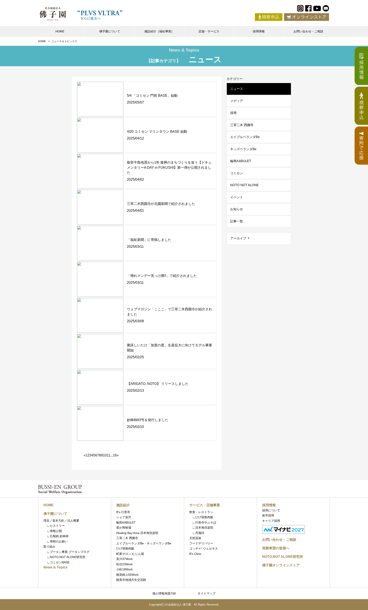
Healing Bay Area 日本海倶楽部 (137, 533)
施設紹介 (123, 505)
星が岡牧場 (123, 527)
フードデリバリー (201, 543)
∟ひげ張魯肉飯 (201, 517)
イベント (236, 197)
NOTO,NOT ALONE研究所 (282, 556)
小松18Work (124, 569)
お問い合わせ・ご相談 (308, 31)
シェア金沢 (123, 517)
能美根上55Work (127, 574)
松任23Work (124, 564)
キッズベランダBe (243, 149)
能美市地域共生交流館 (131, 579)
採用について (271, 510)
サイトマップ (207, 593)
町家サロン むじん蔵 (130, 553)
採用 (233, 113)
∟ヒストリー (56, 525)
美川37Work (124, 559)
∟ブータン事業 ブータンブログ (68, 552)
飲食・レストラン (201, 512)
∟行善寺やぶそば (202, 522)
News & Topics (55, 567)
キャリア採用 (271, 520)
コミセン (236, 173)
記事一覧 (236, 221)
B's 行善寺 (123, 512)
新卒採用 (268, 515)
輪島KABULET (240, 161)
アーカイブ (238, 238)
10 (105, 455)
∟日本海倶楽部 (201, 527)
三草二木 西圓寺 (241, 125)
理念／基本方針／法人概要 (61, 520)
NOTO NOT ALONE (244, 185)
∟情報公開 (54, 531)
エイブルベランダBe (245, 137)
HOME (59, 31)
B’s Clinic (195, 553)
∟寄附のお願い (57, 541)
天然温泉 (195, 538)
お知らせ (236, 209)
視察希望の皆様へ (275, 548)
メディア (236, 101)
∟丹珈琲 (196, 533)
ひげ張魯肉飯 (125, 548)
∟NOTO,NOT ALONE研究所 (66, 557)
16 (115, 455)
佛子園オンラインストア (281, 565)
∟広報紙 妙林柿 (58, 536)
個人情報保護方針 (164, 593)
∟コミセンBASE (58, 562)
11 (108, 455)
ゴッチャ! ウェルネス (203, 548)
